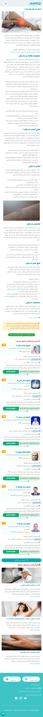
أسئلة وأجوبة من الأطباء (32, 688)
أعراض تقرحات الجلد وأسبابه (30, 652)
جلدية (31, 318)
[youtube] (26, 698)
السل (28, 155)
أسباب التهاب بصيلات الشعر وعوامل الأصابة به (23, 619)
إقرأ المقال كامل (35, 597)
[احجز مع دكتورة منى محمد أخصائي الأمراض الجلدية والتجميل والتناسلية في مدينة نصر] (35, 421)
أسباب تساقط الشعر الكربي (30, 585)
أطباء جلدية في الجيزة (17, 52)
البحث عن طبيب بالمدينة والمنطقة (29, 692)
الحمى (11, 43)
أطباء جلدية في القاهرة (32, 52)
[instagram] (21, 698)
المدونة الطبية (35, 685)
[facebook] (17, 698)
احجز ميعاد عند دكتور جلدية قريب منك (21, 335)
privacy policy (35, 710)
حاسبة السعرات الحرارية (32, 695)
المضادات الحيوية (16, 289)
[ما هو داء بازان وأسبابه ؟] (21, 22)
